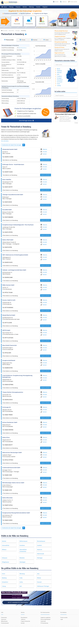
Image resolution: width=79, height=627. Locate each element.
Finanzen (18, 7)
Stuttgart (59, 78)
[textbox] (66, 64)
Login (61, 613)
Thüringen (17, 30)
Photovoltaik (4, 30)
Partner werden (73, 1)
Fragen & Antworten (25, 615)
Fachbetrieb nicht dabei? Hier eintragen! (12, 145)
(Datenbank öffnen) (22, 47)
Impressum (3, 613)
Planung (11, 7)
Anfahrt (45, 154)
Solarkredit (43, 615)
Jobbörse (64, 1)
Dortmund (59, 81)
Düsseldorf (60, 80)
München (59, 72)
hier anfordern (5, 141)
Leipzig (59, 85)
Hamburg (59, 70)
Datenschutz (4, 611)
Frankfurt (59, 76)
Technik (38, 7)
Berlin (58, 68)
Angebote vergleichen (45, 611)
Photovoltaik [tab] (10, 39)
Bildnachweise (4, 615)
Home (5, 7)
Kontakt (45, 151)
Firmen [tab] (23, 39)
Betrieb (25, 7)
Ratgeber (45, 7)
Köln (58, 74)
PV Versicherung (44, 617)
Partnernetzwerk (5, 617)
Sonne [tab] (46, 39)
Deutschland (11, 30)
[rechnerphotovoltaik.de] (9, 2)
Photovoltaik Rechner (45, 613)
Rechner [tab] (35, 39)
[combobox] (66, 64)
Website (45, 149)
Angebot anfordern (45, 160)
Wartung (31, 7)
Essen (58, 83)
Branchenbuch (24, 611)
